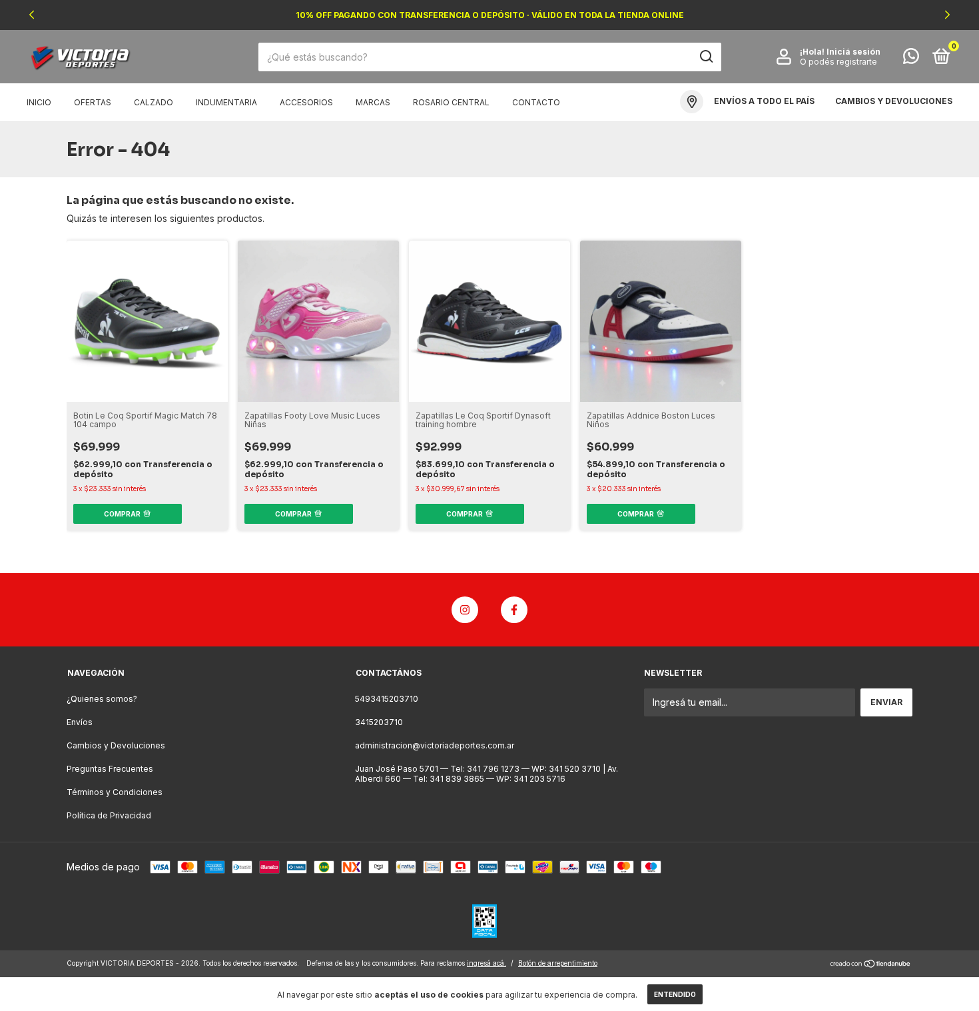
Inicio (39, 102)
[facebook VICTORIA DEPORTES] (514, 609)
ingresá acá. (486, 963)
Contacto (536, 102)
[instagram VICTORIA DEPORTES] (465, 609)
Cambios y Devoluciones (116, 745)
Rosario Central (451, 102)
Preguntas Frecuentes (110, 769)
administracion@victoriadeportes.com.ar (434, 745)
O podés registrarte (838, 62)
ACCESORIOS (306, 102)
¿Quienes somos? (102, 699)
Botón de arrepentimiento (557, 963)
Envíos (80, 722)
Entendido (675, 994)
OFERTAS (92, 102)
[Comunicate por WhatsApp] (911, 59)
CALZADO (153, 102)
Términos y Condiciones (115, 792)
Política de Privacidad (109, 815)
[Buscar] (706, 57)
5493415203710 (386, 699)
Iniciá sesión (853, 52)
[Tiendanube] (870, 964)
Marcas (373, 102)
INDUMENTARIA (226, 102)
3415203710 (379, 722)
